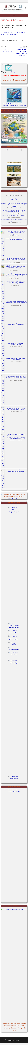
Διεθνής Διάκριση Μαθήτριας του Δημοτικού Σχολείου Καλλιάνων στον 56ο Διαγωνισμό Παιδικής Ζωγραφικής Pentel (16, 233)
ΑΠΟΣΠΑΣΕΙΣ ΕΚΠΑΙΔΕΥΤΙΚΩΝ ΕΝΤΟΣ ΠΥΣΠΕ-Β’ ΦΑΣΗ (14, 215)
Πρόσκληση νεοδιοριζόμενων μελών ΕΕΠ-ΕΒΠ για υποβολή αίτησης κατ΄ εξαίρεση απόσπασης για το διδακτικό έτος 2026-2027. (14, 205)
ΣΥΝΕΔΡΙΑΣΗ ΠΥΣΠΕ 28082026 (14, 194)
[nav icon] (14, 15)
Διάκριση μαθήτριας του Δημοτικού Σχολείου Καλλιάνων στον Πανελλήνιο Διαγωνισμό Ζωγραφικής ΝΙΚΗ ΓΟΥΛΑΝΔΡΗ (16, 259)
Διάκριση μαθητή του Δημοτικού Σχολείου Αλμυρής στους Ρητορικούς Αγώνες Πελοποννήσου (16, 282)
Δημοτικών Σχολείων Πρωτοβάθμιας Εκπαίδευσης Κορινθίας (14, 104)
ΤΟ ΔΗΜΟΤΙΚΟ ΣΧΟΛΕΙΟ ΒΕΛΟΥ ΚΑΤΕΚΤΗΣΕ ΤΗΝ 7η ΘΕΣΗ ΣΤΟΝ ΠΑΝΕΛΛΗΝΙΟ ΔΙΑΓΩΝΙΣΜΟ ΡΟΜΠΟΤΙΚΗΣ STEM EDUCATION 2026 (16, 408)
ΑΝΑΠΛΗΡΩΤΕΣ (21, 29)
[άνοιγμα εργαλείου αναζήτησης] (25, 8)
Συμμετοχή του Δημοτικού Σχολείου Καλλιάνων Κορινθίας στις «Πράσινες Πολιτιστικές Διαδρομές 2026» (16, 303)
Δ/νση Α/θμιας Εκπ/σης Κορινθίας (14, 498)
